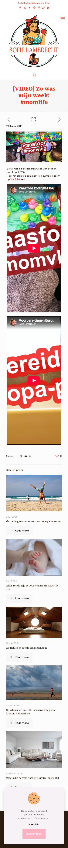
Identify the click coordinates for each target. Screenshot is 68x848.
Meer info (34, 824)
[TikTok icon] (43, 8)
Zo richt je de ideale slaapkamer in (26, 647)
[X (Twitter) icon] (24, 8)
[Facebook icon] (20, 8)
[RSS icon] (48, 8)
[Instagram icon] (39, 8)
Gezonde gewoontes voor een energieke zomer (33, 521)
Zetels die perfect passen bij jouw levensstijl (32, 778)
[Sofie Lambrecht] (34, 41)
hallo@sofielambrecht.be (35, 2)
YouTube (15, 179)
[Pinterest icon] (34, 8)
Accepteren (34, 833)
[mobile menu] (63, 18)
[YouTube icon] (29, 8)
